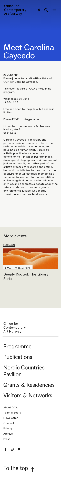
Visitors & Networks (27, 395)
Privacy (7, 428)
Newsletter (10, 417)
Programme (9, 245)
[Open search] (45, 10)
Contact (8, 423)
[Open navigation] (54, 10)
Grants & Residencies (29, 385)
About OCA (10, 407)
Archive (8, 433)
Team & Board (12, 412)
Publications (17, 357)
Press (6, 439)
